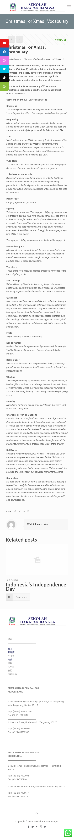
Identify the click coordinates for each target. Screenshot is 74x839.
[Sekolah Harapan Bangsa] (37, 7)
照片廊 (11, 652)
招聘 (10, 659)
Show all (61, 40)
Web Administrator (37, 524)
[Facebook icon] (28, 826)
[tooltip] (4, 43)
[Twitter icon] (32, 826)
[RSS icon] (45, 826)
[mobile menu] (69, 7)
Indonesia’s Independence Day (36, 586)
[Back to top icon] (37, 813)
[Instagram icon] (41, 826)
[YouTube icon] (37, 826)
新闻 (10, 648)
